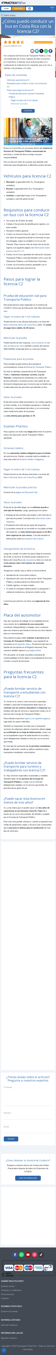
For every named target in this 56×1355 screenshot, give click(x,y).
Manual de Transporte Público (38, 367)
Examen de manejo (9, 1311)
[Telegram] (37, 51)
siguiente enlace (24, 644)
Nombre (7, 1113)
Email (6, 1127)
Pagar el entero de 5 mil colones (24, 100)
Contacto (5, 1298)
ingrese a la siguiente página (37, 718)
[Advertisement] (28, 955)
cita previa (30, 560)
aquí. (6, 311)
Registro (18, 9)
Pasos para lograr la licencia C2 (20, 90)
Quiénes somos (8, 1286)
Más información (28, 1178)
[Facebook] (50, 51)
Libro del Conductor (9, 1325)
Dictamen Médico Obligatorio (31, 459)
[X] (41, 51)
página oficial (35, 650)
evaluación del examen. (34, 539)
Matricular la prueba (19, 104)
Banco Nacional (10, 325)
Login (6, 9)
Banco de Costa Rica (27, 325)
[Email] (32, 51)
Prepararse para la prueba (22, 107)
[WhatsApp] (46, 51)
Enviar (11, 1139)
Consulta (8, 1087)
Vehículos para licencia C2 (18, 80)
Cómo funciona (7, 1294)
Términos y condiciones (11, 1290)
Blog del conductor (9, 1338)
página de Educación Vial (26, 492)
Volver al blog (9, 15)
